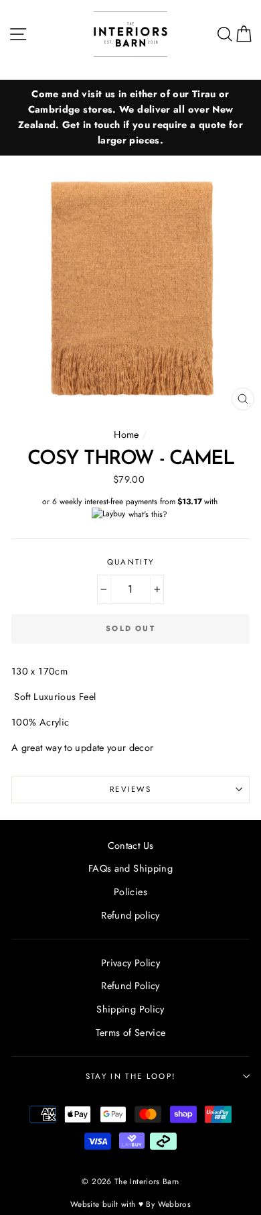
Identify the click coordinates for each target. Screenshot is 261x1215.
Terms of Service (131, 1032)
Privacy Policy (130, 963)
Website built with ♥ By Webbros (130, 1204)
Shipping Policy (130, 1009)
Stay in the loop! (130, 1076)
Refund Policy (130, 985)
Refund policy (130, 915)
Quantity (131, 562)
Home (126, 434)
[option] (130, 117)
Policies (130, 892)
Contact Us (131, 845)
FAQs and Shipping (130, 868)
